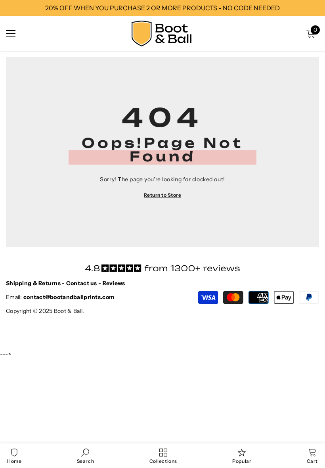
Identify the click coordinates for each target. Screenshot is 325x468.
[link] (85, 455)
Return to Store (162, 195)
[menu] (10, 33)
